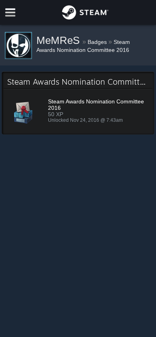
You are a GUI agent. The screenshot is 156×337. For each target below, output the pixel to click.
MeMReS (59, 40)
